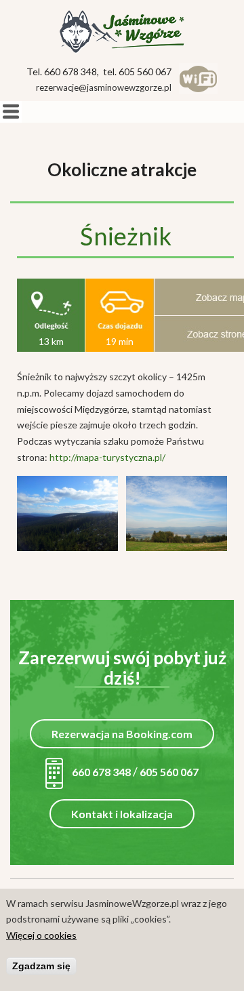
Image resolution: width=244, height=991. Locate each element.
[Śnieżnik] (67, 547)
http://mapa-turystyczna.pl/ (107, 457)
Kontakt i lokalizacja (122, 813)
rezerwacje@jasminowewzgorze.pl (103, 87)
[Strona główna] (122, 31)
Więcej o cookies (41, 935)
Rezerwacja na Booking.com (122, 733)
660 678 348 (100, 771)
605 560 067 (169, 771)
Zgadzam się (41, 965)
